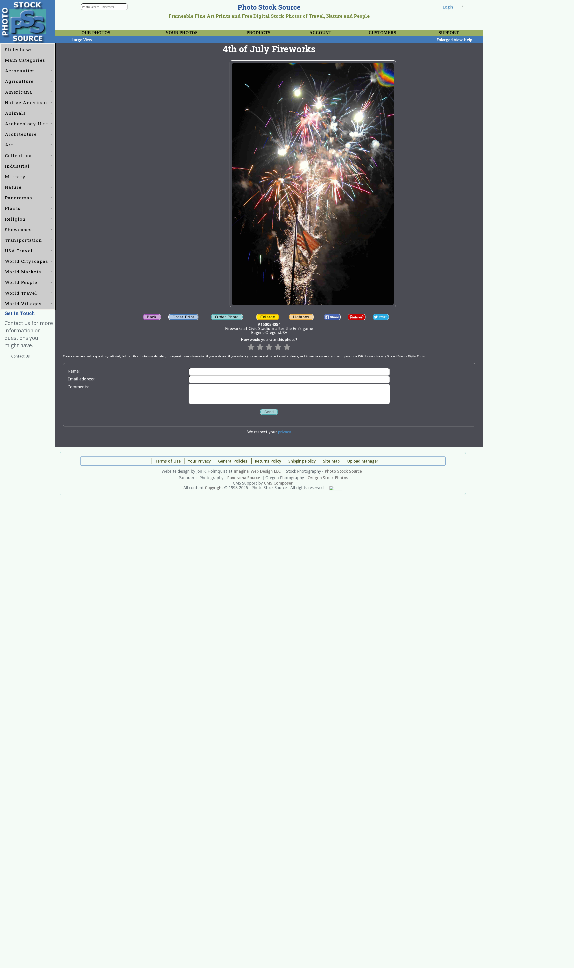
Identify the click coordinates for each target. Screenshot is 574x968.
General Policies (232, 461)
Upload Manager (362, 461)
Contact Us (20, 356)
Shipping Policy (302, 461)
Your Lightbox (76, 31)
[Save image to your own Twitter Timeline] (381, 317)
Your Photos (181, 32)
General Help (434, 31)
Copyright (214, 487)
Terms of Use (168, 461)
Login (448, 7)
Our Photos (95, 32)
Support (449, 32)
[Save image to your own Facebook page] (332, 317)
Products (258, 32)
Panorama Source (243, 477)
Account (320, 32)
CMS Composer (278, 483)
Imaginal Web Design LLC (257, 471)
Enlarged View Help (454, 39)
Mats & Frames (157, 31)
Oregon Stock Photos (328, 477)
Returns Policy (268, 461)
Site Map (331, 461)
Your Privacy (369, 31)
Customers (382, 32)
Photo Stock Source (343, 471)
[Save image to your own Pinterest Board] (356, 317)
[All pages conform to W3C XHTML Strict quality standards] (335, 487)
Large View (82, 39)
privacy (284, 432)
